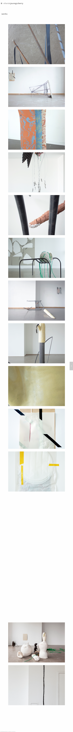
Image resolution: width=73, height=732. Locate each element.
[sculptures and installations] (71, 366)
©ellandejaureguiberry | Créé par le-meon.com (7, 731)
